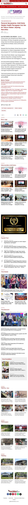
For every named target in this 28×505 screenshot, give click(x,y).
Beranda (3, 16)
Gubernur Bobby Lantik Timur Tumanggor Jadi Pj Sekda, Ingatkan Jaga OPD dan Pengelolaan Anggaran (14, 90)
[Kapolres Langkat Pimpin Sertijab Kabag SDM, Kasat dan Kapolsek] (21, 408)
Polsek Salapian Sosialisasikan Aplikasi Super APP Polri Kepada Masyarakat (6, 414)
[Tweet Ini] (18, 115)
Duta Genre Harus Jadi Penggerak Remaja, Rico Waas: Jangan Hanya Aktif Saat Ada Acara (21, 302)
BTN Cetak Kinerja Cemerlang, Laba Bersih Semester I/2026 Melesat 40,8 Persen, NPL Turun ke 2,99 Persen (13, 339)
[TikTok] (20, 494)
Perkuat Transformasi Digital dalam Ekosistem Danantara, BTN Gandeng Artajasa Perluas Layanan (13, 349)
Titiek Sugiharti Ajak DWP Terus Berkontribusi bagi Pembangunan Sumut (12, 87)
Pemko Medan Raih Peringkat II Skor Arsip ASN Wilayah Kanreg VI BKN (7, 302)
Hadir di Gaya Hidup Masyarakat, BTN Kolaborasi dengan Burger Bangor (12, 344)
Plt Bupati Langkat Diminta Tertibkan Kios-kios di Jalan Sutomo (21, 448)
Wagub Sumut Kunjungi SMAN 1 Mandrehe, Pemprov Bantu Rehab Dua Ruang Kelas (17, 363)
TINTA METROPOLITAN (6, 21)
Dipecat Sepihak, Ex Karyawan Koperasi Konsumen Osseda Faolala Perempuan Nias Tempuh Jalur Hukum (14, 257)
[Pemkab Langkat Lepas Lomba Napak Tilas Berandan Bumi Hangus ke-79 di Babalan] (21, 428)
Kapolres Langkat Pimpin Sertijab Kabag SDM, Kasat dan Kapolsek (20, 414)
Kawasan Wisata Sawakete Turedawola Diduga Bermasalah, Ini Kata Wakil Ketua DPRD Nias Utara (15, 247)
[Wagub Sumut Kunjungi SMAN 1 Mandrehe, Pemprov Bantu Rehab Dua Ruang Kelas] (5, 363)
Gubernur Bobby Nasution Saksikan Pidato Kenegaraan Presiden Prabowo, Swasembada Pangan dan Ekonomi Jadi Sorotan (13, 94)
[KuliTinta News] (8, 3)
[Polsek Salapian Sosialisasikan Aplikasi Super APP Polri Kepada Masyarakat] (7, 408)
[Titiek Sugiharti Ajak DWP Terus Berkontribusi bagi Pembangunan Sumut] (21, 124)
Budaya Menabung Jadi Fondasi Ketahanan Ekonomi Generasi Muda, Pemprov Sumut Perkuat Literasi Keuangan (13, 83)
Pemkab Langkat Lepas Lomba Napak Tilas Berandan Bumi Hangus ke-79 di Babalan (20, 434)
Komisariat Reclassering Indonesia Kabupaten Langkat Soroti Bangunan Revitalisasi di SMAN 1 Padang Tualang (7, 448)
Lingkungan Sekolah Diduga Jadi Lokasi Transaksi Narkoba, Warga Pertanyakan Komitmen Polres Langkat (7, 434)
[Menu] (2, 3)
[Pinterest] (13, 494)
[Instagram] (15, 494)
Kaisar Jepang (18, 108)
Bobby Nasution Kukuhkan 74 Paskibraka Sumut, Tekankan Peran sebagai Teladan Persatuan (12, 97)
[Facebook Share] (15, 115)
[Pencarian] (26, 4)
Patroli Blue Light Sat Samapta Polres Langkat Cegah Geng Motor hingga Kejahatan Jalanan (7, 400)
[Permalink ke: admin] (2, 32)
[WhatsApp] (18, 494)
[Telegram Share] (23, 115)
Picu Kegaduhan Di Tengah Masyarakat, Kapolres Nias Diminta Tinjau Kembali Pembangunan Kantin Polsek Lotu (15, 261)
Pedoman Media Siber (19, 498)
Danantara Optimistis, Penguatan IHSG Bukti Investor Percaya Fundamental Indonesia (13, 354)
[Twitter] (10, 494)
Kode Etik (11, 498)
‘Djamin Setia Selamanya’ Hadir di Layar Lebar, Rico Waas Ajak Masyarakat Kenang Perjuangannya (13, 290)
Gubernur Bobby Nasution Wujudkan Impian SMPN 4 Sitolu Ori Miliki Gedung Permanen (18, 369)
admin (5, 31)
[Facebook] (8, 494)
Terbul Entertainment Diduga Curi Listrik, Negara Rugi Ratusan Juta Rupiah (15, 242)
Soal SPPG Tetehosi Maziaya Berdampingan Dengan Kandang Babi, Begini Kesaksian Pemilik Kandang (20, 482)
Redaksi (5, 498)
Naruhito (4, 110)
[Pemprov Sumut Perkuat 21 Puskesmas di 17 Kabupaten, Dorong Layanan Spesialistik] (21, 151)
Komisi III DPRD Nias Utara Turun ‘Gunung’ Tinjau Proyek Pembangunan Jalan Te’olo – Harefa (15, 266)
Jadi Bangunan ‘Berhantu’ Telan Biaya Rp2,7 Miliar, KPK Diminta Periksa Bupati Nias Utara (7, 482)
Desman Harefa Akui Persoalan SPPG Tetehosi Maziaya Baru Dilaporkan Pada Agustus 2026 (7, 468)
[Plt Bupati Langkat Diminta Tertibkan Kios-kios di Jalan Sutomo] (21, 441)
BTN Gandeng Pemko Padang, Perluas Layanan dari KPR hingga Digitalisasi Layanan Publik (14, 334)
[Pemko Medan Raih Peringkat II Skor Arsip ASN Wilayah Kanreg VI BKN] (7, 296)
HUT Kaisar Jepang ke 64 (7, 108)
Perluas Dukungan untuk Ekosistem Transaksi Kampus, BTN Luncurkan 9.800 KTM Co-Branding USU (13, 329)
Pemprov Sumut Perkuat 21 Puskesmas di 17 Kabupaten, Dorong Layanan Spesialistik (13, 100)
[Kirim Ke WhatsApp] (26, 115)
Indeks (14, 499)
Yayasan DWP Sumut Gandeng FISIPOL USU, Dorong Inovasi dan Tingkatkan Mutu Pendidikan (17, 376)
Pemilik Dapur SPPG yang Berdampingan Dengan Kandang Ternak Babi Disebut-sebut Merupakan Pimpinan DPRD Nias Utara (21, 468)
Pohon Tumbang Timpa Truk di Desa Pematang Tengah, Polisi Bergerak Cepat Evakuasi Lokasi (20, 400)
